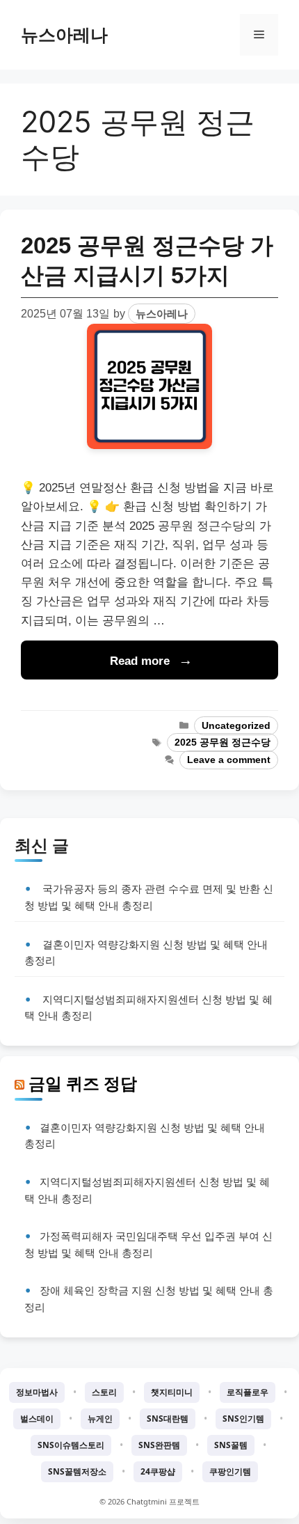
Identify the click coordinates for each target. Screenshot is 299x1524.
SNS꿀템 (231, 1445)
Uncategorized (236, 726)
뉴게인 (100, 1418)
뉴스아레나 (64, 34)
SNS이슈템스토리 (71, 1445)
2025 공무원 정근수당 (222, 742)
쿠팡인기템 (230, 1471)
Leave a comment (228, 760)
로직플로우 (247, 1392)
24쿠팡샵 (157, 1471)
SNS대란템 (167, 1418)
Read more (140, 661)
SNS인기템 (243, 1418)
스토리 (104, 1392)
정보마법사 (37, 1392)
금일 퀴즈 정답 (83, 1083)
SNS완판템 (159, 1445)
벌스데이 (37, 1418)
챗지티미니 (172, 1392)
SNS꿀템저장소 (77, 1471)
